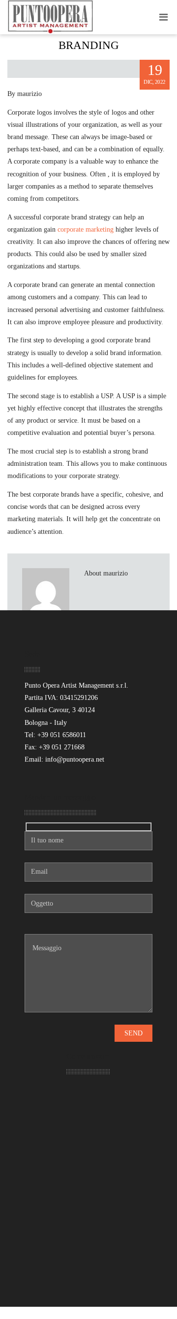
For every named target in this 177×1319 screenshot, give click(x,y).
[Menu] (163, 17)
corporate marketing (86, 229)
